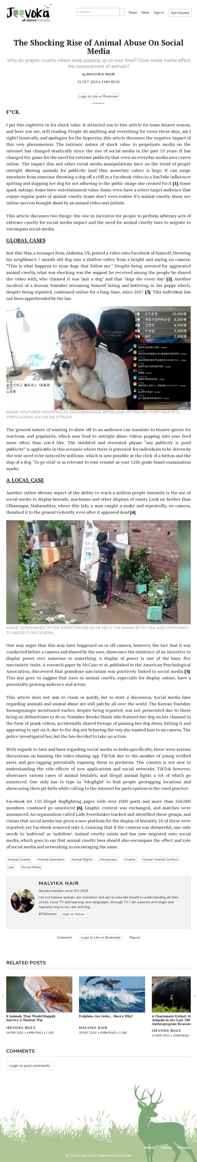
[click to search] (122, 12)
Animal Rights (81, 859)
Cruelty (129, 859)
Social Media (31, 867)
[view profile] (23, 901)
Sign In (159, 12)
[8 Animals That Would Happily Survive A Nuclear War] (39, 994)
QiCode (125, 1155)
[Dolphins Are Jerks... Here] (112, 994)
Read (133, 12)
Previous (2, 995)
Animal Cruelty (19, 859)
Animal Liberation (50, 859)
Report (135, 937)
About (149, 1147)
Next (194, 995)
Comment (64, 937)
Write (145, 12)
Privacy (184, 1147)
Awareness (108, 859)
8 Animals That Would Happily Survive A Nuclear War (30, 1018)
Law (11, 867)
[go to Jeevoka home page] (38, 13)
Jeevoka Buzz (20, 1028)
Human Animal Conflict (160, 859)
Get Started (180, 13)
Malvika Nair (101, 74)
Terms (166, 1147)
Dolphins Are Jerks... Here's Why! (106, 1016)
